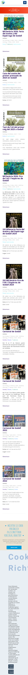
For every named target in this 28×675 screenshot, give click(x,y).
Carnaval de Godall (12, 331)
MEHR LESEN (14, 547)
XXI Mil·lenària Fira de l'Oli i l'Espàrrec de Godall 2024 (13, 282)
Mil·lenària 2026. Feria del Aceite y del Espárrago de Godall (13, 33)
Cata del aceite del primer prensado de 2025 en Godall (12, 75)
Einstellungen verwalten (11, 671)
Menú (25, 2)
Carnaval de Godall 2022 (12, 429)
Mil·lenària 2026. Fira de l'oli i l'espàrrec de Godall (13, 178)
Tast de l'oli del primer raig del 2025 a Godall (13, 128)
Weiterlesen (6, 51)
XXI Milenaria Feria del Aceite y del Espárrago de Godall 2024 (13, 231)
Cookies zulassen (11, 666)
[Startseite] (7, 3)
